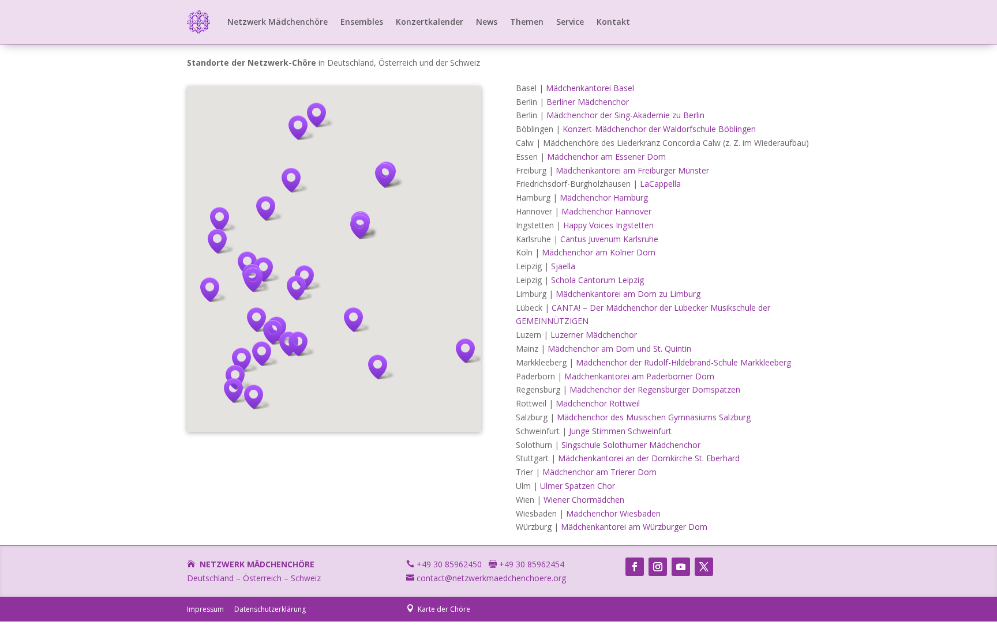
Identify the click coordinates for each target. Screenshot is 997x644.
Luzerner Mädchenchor (593, 334)
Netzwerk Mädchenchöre (277, 21)
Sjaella (563, 266)
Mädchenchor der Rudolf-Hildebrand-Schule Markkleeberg (683, 362)
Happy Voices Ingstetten (608, 225)
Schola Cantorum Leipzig (597, 279)
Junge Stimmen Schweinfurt (620, 430)
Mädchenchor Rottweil (598, 403)
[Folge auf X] (704, 567)
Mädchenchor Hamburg (604, 197)
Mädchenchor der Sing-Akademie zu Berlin (625, 115)
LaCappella (660, 183)
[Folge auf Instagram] (658, 567)
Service (570, 21)
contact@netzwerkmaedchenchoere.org (486, 578)
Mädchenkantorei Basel (590, 87)
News (486, 21)
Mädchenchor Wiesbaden (613, 513)
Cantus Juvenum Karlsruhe (609, 239)
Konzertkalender (429, 21)
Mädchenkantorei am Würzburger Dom (634, 526)
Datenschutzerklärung (270, 609)
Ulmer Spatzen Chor (577, 485)
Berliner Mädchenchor (587, 101)
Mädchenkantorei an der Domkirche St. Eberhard (649, 458)
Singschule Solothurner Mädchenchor (630, 444)
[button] (388, 175)
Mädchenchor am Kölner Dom (598, 252)
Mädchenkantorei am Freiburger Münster (632, 170)
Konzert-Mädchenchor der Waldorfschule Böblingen (659, 128)
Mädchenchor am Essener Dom (606, 156)
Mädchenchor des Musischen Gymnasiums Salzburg (654, 417)
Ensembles (361, 21)
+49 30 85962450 (444, 564)
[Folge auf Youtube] (681, 567)
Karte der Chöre (438, 609)
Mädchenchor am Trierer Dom (599, 471)
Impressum (205, 609)
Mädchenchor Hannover (606, 211)
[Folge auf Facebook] (634, 567)
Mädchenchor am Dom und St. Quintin (619, 348)
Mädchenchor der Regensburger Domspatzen (654, 389)
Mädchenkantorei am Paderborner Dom (639, 376)
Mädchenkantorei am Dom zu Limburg (628, 293)
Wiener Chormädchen (584, 499)
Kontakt (613, 21)
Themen (527, 21)
